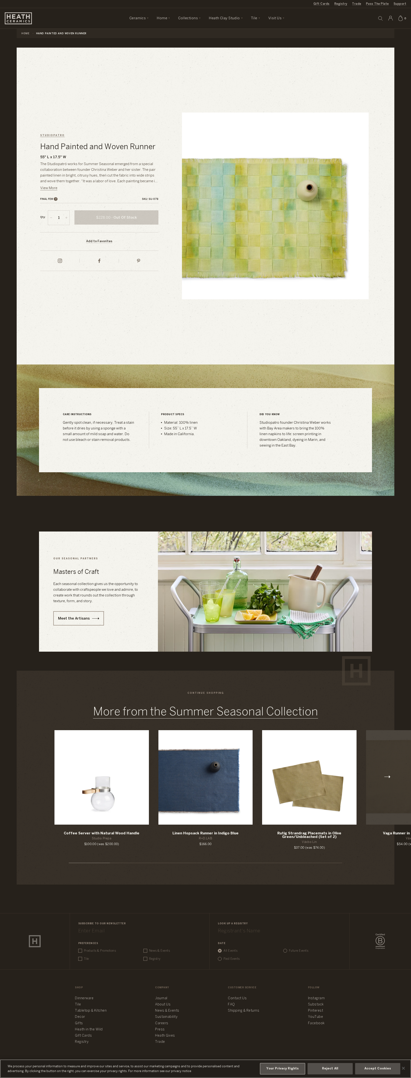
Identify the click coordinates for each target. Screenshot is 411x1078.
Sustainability (166, 1017)
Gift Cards (321, 4)
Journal (161, 998)
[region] (205, 1068)
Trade (356, 4)
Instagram (316, 998)
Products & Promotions (100, 951)
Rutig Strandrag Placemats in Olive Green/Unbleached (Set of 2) (309, 835)
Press (160, 1029)
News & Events (159, 951)
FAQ (231, 1004)
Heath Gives (165, 1035)
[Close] (403, 1068)
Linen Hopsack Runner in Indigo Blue (205, 833)
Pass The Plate (377, 4)
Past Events (232, 959)
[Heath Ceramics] (35, 941)
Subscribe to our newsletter (102, 924)
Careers (161, 1023)
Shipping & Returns (243, 1010)
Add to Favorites (99, 241)
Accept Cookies (377, 1068)
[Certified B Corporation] (380, 941)
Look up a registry (233, 924)
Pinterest (315, 1010)
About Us (163, 1004)
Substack (316, 1004)
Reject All (330, 1068)
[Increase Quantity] (66, 218)
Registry (340, 4)
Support (400, 4)
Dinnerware (84, 998)
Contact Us (237, 998)
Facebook (316, 1023)
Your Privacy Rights (282, 1068)
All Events (230, 951)
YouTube (315, 1017)
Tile (86, 959)
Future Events (298, 951)
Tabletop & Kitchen (91, 1010)
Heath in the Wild (89, 1029)
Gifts (79, 1023)
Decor (80, 1017)
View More (48, 188)
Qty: (42, 217)
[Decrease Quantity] (51, 218)
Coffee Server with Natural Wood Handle (101, 833)
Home (25, 34)
